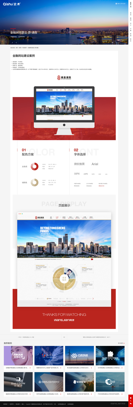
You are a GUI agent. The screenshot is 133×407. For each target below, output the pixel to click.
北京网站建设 (21, 36)
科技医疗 (24, 47)
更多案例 (120, 343)
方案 (130, 29)
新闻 (130, 34)
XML (55, 404)
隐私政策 (18, 404)
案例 (130, 19)
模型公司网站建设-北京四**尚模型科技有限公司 (94, 337)
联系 (130, 40)
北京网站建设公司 (62, 404)
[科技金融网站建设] (64, 199)
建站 (23, 404)
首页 (130, 13)
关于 (130, 24)
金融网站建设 (13, 36)
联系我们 (5, 404)
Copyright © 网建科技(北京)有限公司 (34, 404)
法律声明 (12, 404)
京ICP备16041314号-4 (48, 404)
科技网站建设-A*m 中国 (28, 337)
